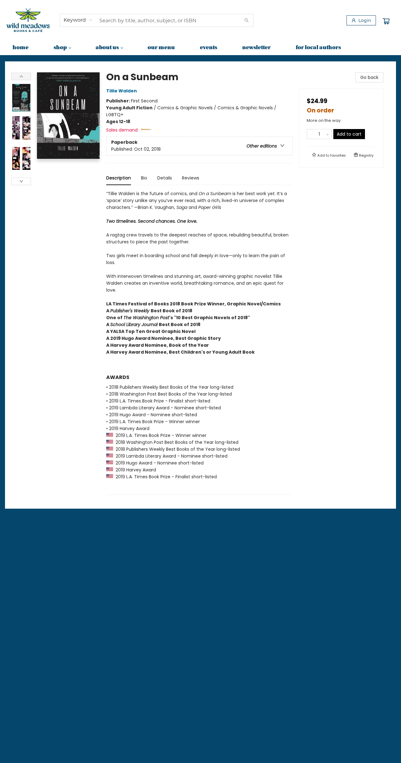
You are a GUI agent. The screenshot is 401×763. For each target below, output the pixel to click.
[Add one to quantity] (327, 134)
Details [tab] (164, 178)
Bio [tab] (144, 178)
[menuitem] (20, 48)
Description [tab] (118, 178)
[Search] (246, 20)
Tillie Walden (121, 91)
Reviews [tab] (190, 178)
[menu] (200, 48)
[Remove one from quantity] (311, 134)
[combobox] (78, 20)
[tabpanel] (199, 342)
